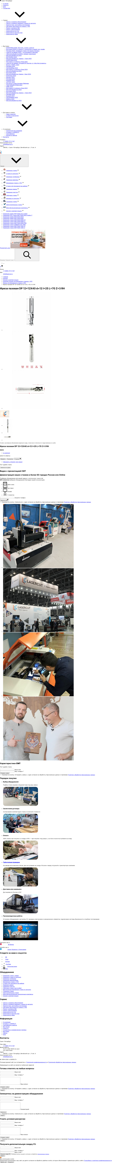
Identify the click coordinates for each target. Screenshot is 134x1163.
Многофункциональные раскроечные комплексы (18, 994)
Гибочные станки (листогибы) (12, 988)
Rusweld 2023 (10, 80)
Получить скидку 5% (5, 1154)
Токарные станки (11, 201)
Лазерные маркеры (12, 180)
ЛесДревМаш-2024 (12, 68)
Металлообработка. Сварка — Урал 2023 (19, 93)
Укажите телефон (20, 498)
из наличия (6, 453)
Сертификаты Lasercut (10, 1025)
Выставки (6, 1031)
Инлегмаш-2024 (11, 75)
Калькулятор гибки (12, 34)
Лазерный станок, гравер (11, 975)
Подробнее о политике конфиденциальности (98, 1160)
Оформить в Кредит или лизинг (12, 462)
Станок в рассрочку (12, 115)
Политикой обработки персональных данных (62, 1062)
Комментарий (25, 1109)
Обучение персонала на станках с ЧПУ (18, 26)
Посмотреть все (5, 248)
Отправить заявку (5, 773)
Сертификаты (10, 134)
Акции (5, 3)
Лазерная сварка (8, 985)
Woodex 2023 (10, 77)
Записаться (3, 500)
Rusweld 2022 (10, 96)
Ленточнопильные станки (14, 204)
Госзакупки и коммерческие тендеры (14, 1030)
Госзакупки (6, 8)
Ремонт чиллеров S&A (13, 28)
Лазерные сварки (11, 189)
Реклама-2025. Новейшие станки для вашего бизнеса (22, 51)
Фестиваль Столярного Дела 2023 (17, 88)
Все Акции (6, 1027)
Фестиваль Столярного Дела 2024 (17, 69)
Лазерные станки (11, 170)
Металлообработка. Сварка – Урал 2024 (18, 74)
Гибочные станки (11, 195)
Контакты (6, 137)
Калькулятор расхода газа (14, 32)
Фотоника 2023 (11, 91)
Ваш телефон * (19, 771)
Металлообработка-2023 (14, 89)
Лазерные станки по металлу (12, 977)
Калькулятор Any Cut (12, 31)
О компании (6, 1022)
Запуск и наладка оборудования (16, 22)
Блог (4, 6)
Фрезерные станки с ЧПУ (14, 183)
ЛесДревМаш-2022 (12, 97)
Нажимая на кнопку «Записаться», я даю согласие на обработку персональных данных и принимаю (46, 502)
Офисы (5, 1033)
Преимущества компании (14, 130)
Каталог (3, 166)
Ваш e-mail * (18, 1152)
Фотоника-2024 (11, 72)
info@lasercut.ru (8, 144)
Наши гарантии (11, 114)
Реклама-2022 (10, 94)
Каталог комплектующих (14, 211)
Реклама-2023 (10, 79)
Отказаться (10, 1162)
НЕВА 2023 (9, 86)
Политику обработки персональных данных (77, 502)
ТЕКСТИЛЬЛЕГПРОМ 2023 (14, 85)
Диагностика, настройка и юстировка (18, 25)
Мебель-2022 (10, 99)
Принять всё (3, 1162)
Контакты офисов (11, 135)
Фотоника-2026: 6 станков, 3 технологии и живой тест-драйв (25, 49)
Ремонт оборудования (13, 29)
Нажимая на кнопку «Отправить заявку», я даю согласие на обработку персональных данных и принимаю (48, 775)
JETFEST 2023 (10, 82)
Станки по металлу (12, 173)
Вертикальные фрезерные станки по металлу (17, 989)
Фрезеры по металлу (13, 198)
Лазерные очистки (12, 192)
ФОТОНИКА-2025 (11, 57)
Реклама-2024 (10, 66)
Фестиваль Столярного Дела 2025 (17, 61)
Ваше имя (18, 769)
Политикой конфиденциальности (36, 1062)
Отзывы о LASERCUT (12, 132)
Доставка (9, 117)
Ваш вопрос (24, 1084)
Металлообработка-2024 (14, 71)
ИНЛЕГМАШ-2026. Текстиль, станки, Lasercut (20, 47)
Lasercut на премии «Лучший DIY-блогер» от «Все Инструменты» (26, 63)
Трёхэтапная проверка (11, 862)
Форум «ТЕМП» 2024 (12, 65)
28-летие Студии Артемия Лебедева (17, 83)
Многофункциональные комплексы (17, 208)
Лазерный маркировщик (10, 980)
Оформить (3, 459)
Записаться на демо (5, 467)
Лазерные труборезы (13, 177)
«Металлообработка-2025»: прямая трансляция (21, 54)
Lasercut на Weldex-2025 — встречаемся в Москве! (22, 52)
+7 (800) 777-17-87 (9, 141)
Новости (5, 5)
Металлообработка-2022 (14, 100)
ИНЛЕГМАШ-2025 (11, 60)
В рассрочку (10, 459)
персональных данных (43, 1154)
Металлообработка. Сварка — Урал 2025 (19, 58)
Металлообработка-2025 (14, 55)
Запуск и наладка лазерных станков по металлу (21, 23)
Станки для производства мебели (17, 186)
